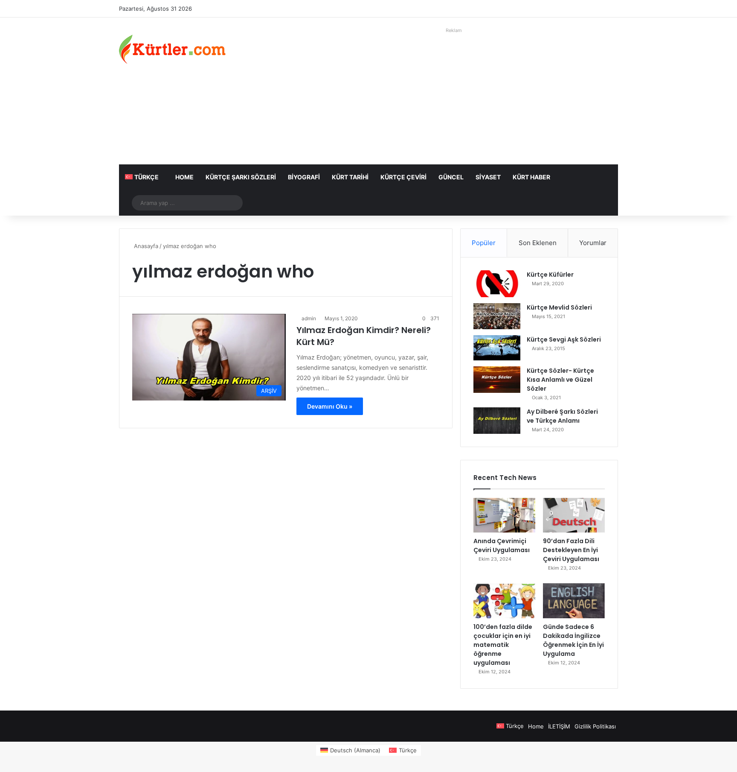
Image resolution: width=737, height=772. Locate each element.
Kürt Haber (531, 177)
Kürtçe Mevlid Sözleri (559, 307)
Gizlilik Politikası (595, 726)
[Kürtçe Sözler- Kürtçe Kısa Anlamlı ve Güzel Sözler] (496, 379)
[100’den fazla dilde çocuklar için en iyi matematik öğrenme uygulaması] (504, 600)
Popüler (484, 243)
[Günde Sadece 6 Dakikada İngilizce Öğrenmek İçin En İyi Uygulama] (574, 600)
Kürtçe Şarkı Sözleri (241, 177)
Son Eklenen (538, 243)
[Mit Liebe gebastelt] (172, 49)
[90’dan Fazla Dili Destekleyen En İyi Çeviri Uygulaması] (574, 515)
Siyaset (488, 177)
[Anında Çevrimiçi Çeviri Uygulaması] (504, 515)
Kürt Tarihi (350, 177)
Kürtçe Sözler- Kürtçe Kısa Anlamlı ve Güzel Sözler (560, 379)
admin (309, 318)
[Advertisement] (454, 96)
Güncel (451, 177)
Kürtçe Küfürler (550, 274)
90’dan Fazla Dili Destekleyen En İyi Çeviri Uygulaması (571, 550)
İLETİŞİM (559, 726)
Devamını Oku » (329, 406)
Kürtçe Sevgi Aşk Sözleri (564, 339)
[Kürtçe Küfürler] (496, 283)
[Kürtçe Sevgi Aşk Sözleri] (496, 347)
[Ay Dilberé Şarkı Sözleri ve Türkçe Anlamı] (496, 420)
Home (184, 177)
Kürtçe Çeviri (403, 177)
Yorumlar (592, 243)
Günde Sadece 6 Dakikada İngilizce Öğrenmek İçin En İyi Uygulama (573, 640)
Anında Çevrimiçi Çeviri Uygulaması (501, 545)
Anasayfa (145, 246)
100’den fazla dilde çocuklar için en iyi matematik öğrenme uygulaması (502, 645)
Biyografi (304, 177)
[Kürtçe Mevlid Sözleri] (496, 316)
